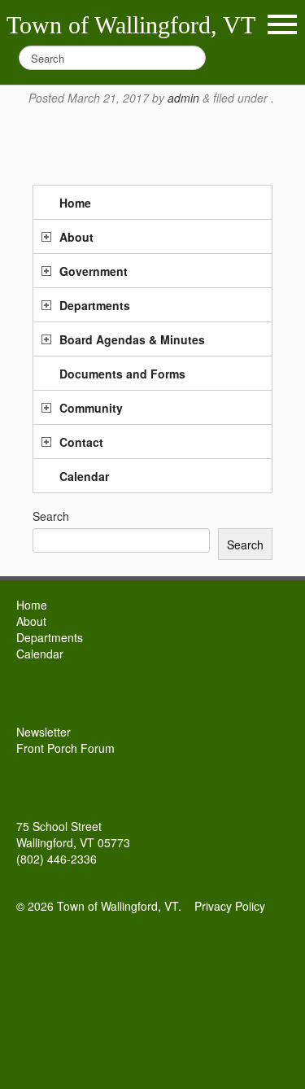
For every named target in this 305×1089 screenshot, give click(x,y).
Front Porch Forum (65, 748)
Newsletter (43, 732)
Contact (81, 442)
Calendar (84, 476)
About (76, 237)
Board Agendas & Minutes (132, 339)
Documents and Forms (122, 373)
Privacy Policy (229, 906)
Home (75, 203)
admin (183, 98)
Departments (94, 305)
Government (93, 271)
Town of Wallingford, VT (131, 24)
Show (282, 24)
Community (91, 408)
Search (51, 516)
